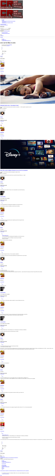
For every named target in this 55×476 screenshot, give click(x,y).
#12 (2, 312)
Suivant (1, 56)
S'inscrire (1, 37)
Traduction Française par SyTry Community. (23, 470)
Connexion (1, 35)
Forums (3, 20)
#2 (2, 123)
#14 (2, 344)
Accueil (3, 19)
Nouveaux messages (5, 21)
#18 (2, 405)
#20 (2, 433)
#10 (2, 284)
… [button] (2, 49)
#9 (2, 268)
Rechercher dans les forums (11, 21)
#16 (2, 376)
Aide (2, 467)
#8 (2, 252)
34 (2, 54)
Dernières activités (10, 22)
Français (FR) (4, 463)
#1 (2, 73)
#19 (2, 419)
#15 (2, 361)
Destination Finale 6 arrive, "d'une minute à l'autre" (9, 105)
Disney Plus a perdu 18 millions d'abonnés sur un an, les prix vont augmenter (14, 170)
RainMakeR (10, 44)
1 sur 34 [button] (1, 451)
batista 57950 (2, 427)
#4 (2, 188)
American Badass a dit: (5, 235)
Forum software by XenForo (8, 470)
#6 (2, 218)
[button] (1, 9)
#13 (2, 328)
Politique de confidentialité (5, 466)
